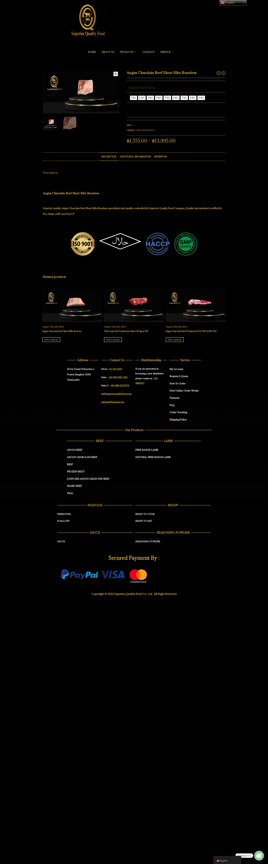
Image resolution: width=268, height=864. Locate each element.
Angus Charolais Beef (145, 130)
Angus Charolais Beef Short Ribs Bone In (61, 331)
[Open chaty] (259, 855)
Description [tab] (108, 156)
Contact (148, 52)
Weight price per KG (142, 87)
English (229, 2)
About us (108, 52)
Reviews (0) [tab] (160, 156)
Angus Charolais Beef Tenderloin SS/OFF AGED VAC (191, 331)
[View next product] (223, 73)
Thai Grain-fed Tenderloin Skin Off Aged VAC (126, 331)
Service (165, 52)
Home (92, 52)
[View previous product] (218, 73)
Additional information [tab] (135, 156)
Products (126, 52)
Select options (51, 340)
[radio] (133, 98)
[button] (115, 74)
